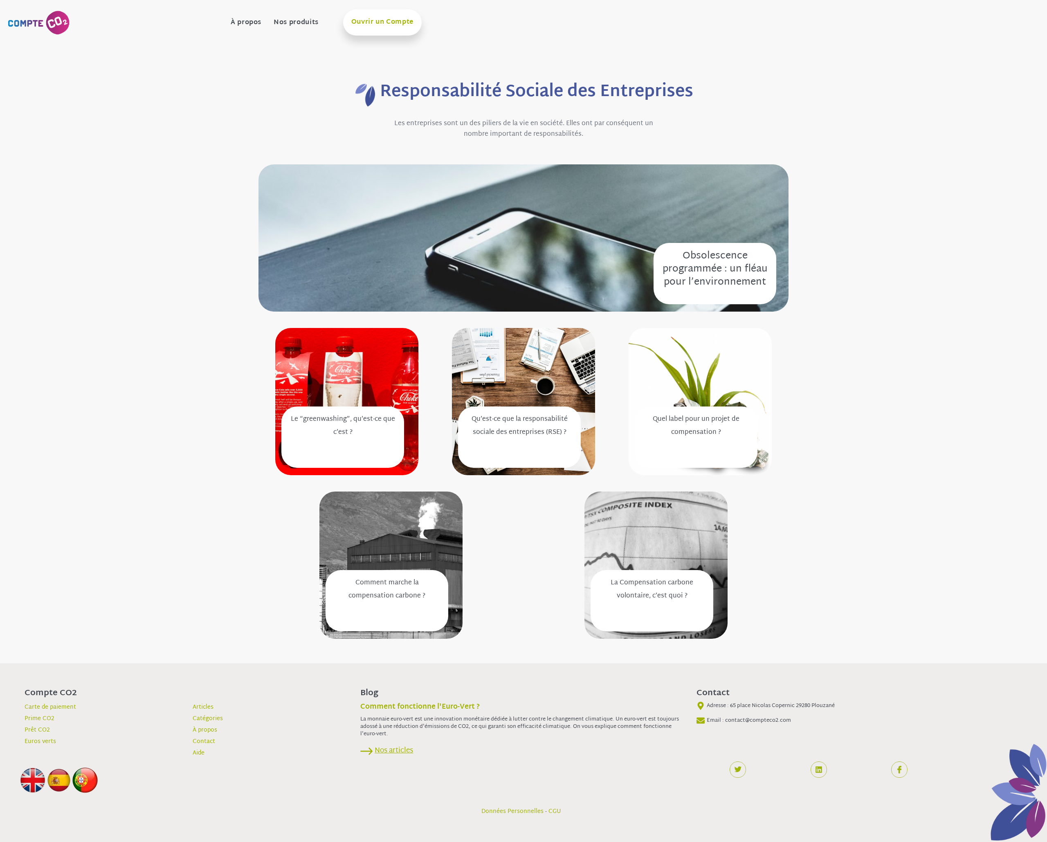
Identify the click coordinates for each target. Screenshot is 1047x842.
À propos (246, 23)
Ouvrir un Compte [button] (382, 22)
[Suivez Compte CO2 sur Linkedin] (819, 769)
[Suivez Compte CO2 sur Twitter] (738, 769)
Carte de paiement (50, 707)
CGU (554, 811)
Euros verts (40, 741)
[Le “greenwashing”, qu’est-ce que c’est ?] (346, 402)
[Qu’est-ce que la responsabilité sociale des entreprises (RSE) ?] (523, 402)
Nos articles (394, 750)
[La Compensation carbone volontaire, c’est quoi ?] (656, 565)
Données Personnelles (512, 811)
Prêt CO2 (37, 730)
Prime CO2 (39, 719)
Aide (198, 753)
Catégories (208, 719)
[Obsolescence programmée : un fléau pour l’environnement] (523, 238)
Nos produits (296, 23)
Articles (203, 707)
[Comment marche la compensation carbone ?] (391, 565)
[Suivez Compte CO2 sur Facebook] (899, 769)
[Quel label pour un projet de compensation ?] (700, 402)
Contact (204, 741)
